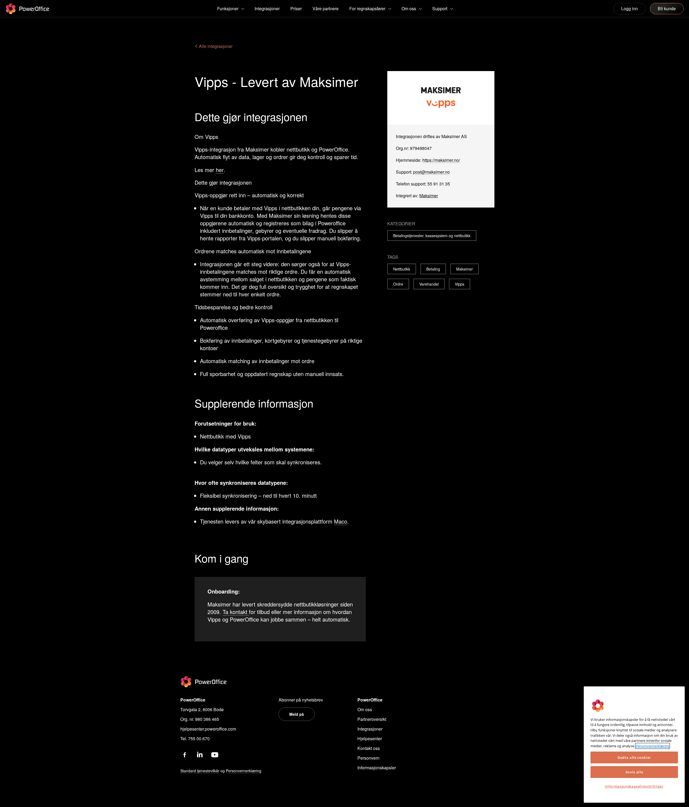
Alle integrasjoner (215, 46)
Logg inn (629, 8)
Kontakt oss (368, 748)
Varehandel (429, 284)
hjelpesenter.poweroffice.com (208, 729)
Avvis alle (634, 772)
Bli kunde (667, 8)
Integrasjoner (369, 729)
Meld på (296, 714)
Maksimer (428, 195)
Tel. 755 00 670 (195, 738)
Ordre (398, 284)
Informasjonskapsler (376, 767)
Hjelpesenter (369, 738)
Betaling (433, 269)
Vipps (459, 284)
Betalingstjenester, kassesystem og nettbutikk (431, 235)
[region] (634, 744)
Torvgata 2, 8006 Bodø (202, 709)
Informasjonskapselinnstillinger (634, 786)
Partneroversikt (371, 719)
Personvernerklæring (652, 745)
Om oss (364, 709)
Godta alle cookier (634, 757)
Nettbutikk (401, 269)
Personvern (368, 758)
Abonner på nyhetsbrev (301, 700)
